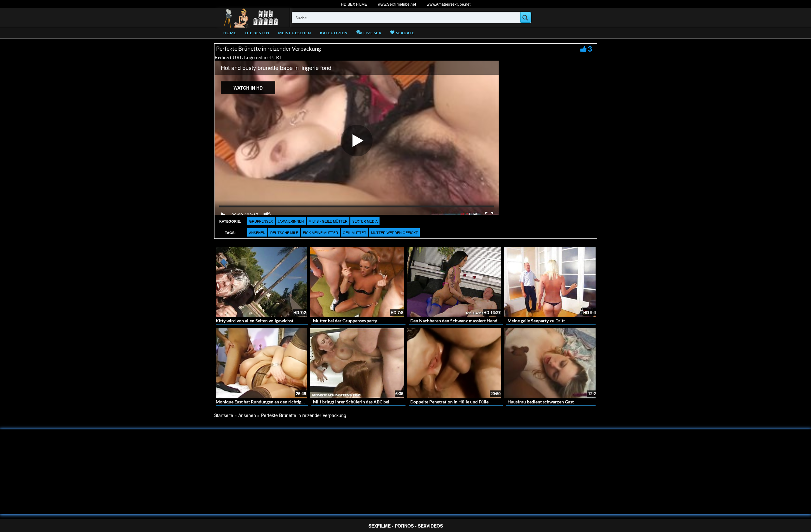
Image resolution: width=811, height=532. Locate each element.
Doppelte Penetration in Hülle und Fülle (449, 401)
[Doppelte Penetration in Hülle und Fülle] (454, 363)
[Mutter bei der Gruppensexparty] (357, 282)
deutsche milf (284, 232)
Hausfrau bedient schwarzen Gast (541, 401)
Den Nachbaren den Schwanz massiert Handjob (457, 320)
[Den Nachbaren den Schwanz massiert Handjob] (454, 282)
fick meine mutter (320, 232)
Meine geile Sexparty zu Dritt (536, 320)
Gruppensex (261, 221)
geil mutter (354, 232)
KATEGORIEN (334, 32)
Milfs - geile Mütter (328, 221)
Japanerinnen (291, 221)
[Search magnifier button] (525, 17)
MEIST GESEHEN (294, 32)
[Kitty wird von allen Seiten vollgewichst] (260, 282)
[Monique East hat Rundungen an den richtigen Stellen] (260, 363)
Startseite (223, 415)
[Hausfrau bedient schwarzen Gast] (551, 363)
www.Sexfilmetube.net (397, 4)
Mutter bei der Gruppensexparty (345, 320)
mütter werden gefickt (394, 232)
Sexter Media (365, 221)
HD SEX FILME (354, 4)
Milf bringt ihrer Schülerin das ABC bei (351, 401)
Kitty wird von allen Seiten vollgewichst (254, 320)
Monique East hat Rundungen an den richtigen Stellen (268, 401)
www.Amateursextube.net (448, 4)
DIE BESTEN (257, 32)
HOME (229, 32)
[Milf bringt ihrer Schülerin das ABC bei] (357, 363)
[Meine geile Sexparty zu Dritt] (551, 282)
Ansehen (257, 232)
